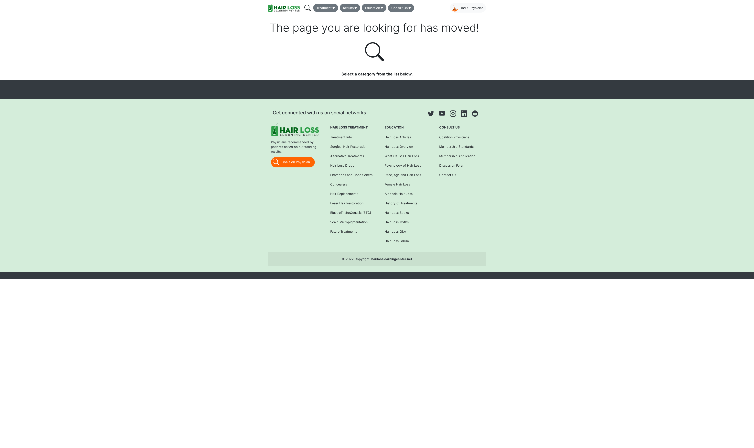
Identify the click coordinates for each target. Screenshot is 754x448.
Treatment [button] (324, 8)
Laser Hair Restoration (346, 203)
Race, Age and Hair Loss (403, 175)
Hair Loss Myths (397, 222)
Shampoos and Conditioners (351, 175)
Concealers (338, 184)
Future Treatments (343, 231)
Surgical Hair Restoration (348, 147)
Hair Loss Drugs (342, 165)
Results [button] (348, 8)
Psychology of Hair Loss (403, 165)
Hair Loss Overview (399, 147)
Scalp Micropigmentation (349, 222)
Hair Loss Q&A (395, 231)
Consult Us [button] (399, 8)
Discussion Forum (452, 165)
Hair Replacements (344, 194)
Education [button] (372, 8)
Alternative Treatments (347, 156)
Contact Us (447, 175)
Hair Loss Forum (397, 241)
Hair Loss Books (397, 213)
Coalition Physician (295, 162)
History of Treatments (401, 203)
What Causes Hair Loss (402, 156)
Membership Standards (456, 147)
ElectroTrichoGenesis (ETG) (350, 213)
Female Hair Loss (397, 184)
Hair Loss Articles (398, 137)
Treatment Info (341, 137)
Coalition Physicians (454, 137)
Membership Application (457, 156)
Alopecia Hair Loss (399, 194)
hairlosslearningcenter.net (391, 259)
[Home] (285, 7)
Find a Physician (471, 8)
